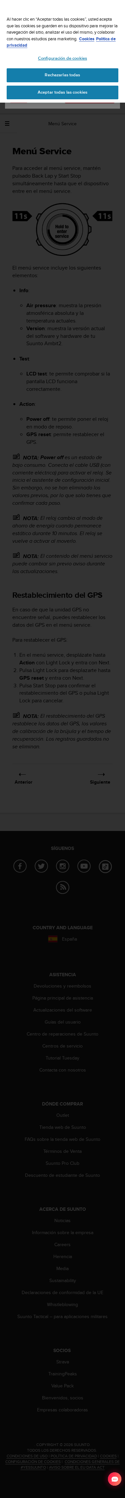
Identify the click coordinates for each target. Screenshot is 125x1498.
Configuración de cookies (62, 58)
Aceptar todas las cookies (62, 92)
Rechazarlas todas (62, 75)
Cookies (86, 39)
